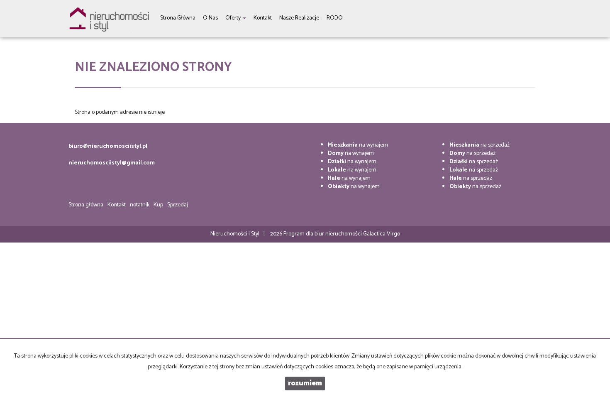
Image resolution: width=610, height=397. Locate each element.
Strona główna (85, 205)
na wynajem (358, 145)
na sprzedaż (479, 145)
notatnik (139, 205)
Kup (158, 205)
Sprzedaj (177, 205)
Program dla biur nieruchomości (323, 234)
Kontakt (116, 205)
